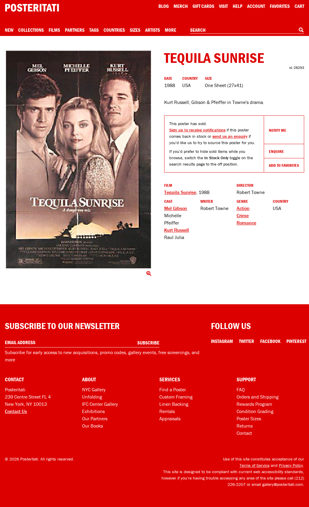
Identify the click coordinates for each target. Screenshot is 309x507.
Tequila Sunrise (180, 192)
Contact (244, 433)
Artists (152, 30)
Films (54, 30)
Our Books (92, 426)
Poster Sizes (249, 418)
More (170, 30)
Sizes (135, 30)
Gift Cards (203, 6)
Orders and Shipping (258, 397)
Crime (243, 215)
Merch (181, 6)
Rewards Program (254, 404)
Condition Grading (255, 411)
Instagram (222, 341)
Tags (94, 30)
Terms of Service (254, 465)
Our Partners (94, 418)
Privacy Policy (291, 465)
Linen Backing (173, 404)
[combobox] (247, 30)
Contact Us (16, 411)
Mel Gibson (175, 208)
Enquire (276, 151)
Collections (31, 30)
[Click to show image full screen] (78, 159)
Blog (163, 6)
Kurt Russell (176, 230)
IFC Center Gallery (100, 404)
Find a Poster (172, 389)
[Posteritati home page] (32, 8)
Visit (223, 6)
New (9, 30)
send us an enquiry (229, 136)
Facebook (270, 341)
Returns (245, 426)
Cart (299, 6)
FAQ (241, 389)
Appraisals (169, 418)
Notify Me (277, 130)
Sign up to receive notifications (197, 130)
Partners (74, 30)
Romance (246, 223)
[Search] (301, 30)
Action (243, 208)
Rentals (167, 411)
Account (256, 6)
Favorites (280, 6)
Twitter (246, 341)
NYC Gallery (94, 389)
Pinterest (296, 341)
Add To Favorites (284, 165)
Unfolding (92, 397)
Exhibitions (93, 411)
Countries (114, 30)
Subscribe (148, 343)
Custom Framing (176, 397)
